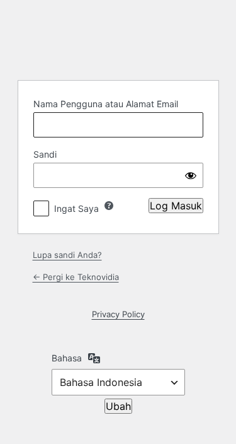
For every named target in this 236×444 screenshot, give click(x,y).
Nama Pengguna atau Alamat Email (105, 103)
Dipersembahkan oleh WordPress (118, 38)
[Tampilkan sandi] (190, 175)
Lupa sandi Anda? (67, 255)
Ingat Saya (76, 208)
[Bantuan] (108, 205)
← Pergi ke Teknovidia (76, 277)
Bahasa (67, 358)
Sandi (45, 154)
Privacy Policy (118, 314)
